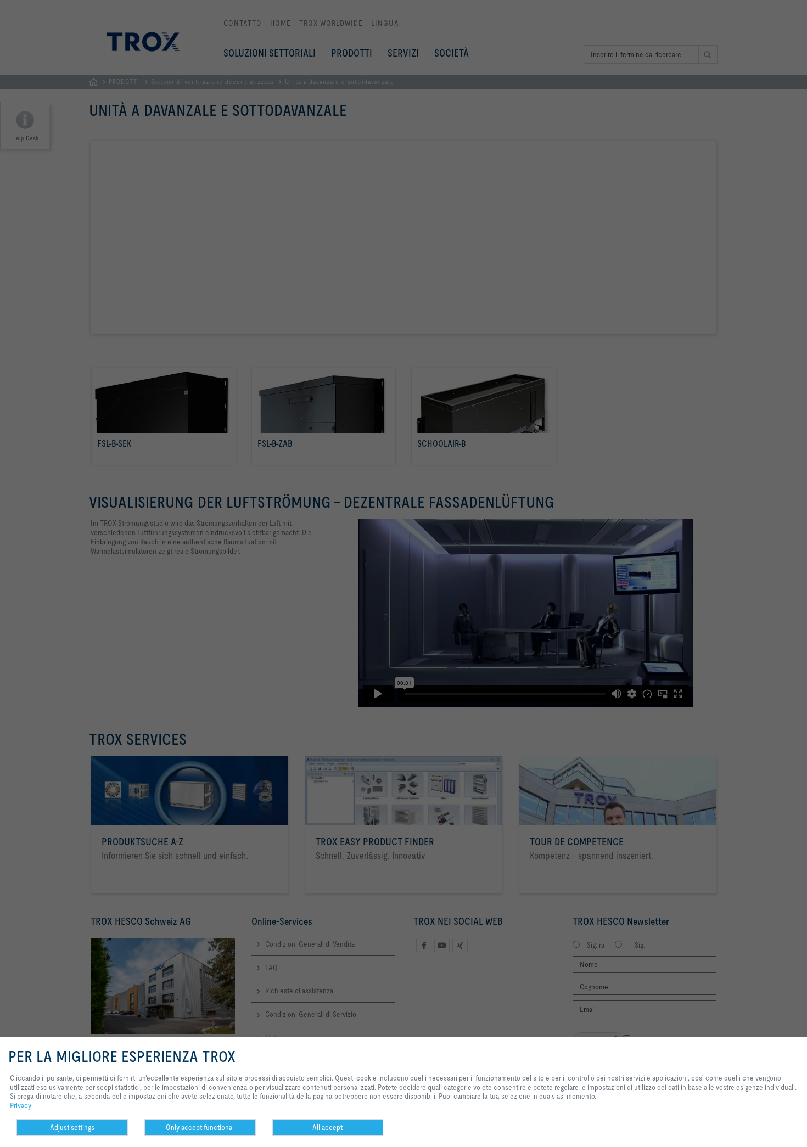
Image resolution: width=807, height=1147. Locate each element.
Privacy (20, 1105)
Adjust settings (72, 1127)
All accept (327, 1127)
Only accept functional (200, 1127)
